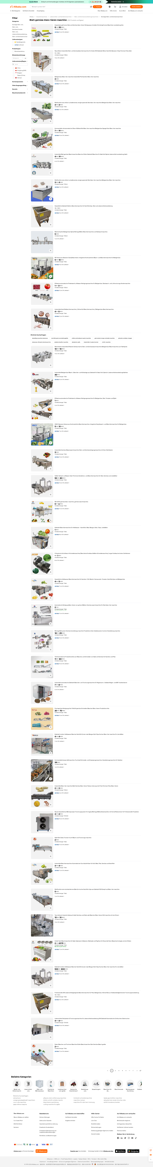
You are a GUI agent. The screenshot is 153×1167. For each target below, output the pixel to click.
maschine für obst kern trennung (84, 1102)
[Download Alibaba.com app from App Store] (120, 1151)
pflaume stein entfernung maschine (54, 1098)
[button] (91, 7)
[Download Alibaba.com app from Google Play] (133, 1151)
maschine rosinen (79, 1100)
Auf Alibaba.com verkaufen (124, 1117)
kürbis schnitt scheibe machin (53, 1100)
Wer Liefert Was (102, 1159)
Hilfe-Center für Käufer (97, 1117)
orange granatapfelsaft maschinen (24, 1100)
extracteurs (17, 1098)
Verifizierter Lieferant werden (125, 1127)
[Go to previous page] (108, 1070)
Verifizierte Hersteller (71, 1117)
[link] (150, 1150)
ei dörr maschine (106, 342)
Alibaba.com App (108, 1151)
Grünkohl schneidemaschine (83, 1098)
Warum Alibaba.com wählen (21, 1117)
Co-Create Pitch (18, 1120)
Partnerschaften (121, 1130)
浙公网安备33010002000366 (105, 1164)
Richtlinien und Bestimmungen (47, 1135)
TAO (89, 1159)
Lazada (75, 1159)
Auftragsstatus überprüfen (124, 1124)
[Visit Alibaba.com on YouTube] (132, 1138)
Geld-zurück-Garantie (45, 1120)
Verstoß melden (95, 1134)
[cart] (115, 7)
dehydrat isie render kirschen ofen (115, 1100)
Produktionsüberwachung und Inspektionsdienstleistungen (47, 1131)
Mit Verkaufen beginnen (123, 1120)
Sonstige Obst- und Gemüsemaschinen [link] (112, 16)
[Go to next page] (137, 1070)
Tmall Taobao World (66, 1159)
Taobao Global (82, 1159)
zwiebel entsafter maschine (61, 342)
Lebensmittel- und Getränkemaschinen (61, 16)
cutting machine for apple (51, 1104)
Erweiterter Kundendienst (46, 1127)
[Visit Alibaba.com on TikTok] (136, 1138)
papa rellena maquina (20, 1104)
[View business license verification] (92, 1164)
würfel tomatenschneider (112, 1102)
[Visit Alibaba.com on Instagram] (129, 1138)
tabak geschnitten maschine (113, 1098)
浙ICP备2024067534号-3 (122, 1164)
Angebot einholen (70, 1120)
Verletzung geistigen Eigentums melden (102, 1130)
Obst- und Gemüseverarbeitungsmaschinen (86, 16)
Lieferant (66, 32)
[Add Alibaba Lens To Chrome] (41, 1151)
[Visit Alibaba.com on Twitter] (125, 1138)
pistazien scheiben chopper (125, 338)
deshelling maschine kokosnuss (40, 338)
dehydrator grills (76, 342)
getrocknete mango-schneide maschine (105, 338)
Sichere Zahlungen (44, 1117)
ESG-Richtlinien (18, 1124)
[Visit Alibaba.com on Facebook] (118, 1138)
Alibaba (32, 16)
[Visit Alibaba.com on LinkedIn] (122, 1138)
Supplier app (74, 1151)
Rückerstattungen (96, 1127)
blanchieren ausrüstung (51, 1102)
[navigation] (20, 544)
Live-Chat (94, 1120)
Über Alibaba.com (19, 1113)
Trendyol (93, 1159)
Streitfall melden (95, 1124)
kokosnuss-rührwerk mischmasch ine (41, 342)
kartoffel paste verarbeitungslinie (59, 338)
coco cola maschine (19, 1102)
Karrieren (16, 1127)
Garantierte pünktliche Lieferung (48, 1124)
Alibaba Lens (17, 1151)
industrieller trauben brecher (91, 342)
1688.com (57, 1159)
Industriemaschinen (41, 16)
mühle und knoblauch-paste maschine (81, 338)
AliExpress (50, 1159)
